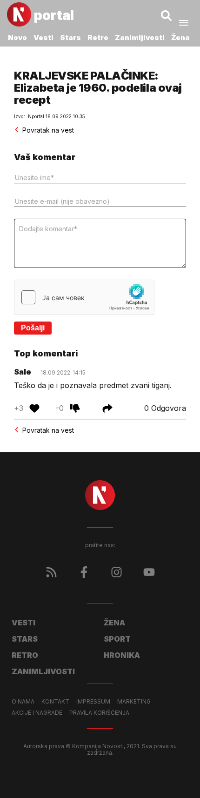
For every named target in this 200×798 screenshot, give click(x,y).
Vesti (43, 37)
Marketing (134, 701)
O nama (23, 701)
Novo (17, 37)
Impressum (93, 701)
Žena (180, 37)
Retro (97, 37)
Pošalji (33, 328)
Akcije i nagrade (37, 713)
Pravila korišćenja (99, 713)
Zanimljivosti (140, 37)
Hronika (122, 655)
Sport (117, 639)
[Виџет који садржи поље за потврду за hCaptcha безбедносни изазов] (84, 297)
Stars (70, 37)
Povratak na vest (48, 130)
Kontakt (55, 701)
